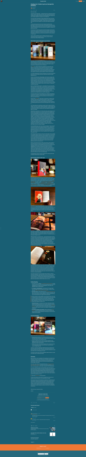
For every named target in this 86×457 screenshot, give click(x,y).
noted (33, 66)
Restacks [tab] (35, 407)
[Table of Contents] (0, 228)
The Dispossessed (42, 183)
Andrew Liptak (35, 434)
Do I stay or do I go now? (35, 437)
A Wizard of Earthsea (34, 184)
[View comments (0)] (37, 435)
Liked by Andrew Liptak (35, 414)
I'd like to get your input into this (34, 438)
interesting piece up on (50, 291)
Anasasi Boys (49, 182)
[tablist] (34, 407)
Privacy (43, 452)
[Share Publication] (77, 1)
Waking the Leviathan (34, 427)
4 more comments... (33, 422)
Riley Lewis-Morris (34, 413)
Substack (40, 455)
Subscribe (80, 1)
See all (32, 442)
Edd (32, 418)
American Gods (43, 182)
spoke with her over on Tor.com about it (42, 290)
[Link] (29, 40)
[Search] (76, 1)
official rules (38, 375)
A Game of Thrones (47, 184)
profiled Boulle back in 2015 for (49, 205)
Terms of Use (46, 399)
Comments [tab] (32, 407)
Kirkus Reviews (33, 206)
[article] (43, 429)
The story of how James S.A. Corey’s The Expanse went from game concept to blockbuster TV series (40, 429)
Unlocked (37, 98)
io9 (54, 291)
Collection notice (47, 452)
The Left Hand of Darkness (49, 183)
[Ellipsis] (54, 413)
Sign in (84, 1)
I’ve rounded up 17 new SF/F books (46, 283)
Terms (44, 452)
